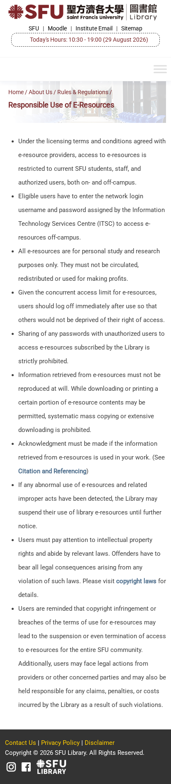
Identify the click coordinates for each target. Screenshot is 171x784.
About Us (40, 92)
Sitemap (131, 28)
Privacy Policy (60, 743)
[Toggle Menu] (160, 69)
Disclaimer (100, 743)
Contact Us (20, 743)
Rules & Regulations (82, 92)
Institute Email (94, 28)
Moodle (57, 28)
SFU (34, 28)
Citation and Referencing (52, 471)
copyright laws (136, 581)
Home (16, 92)
